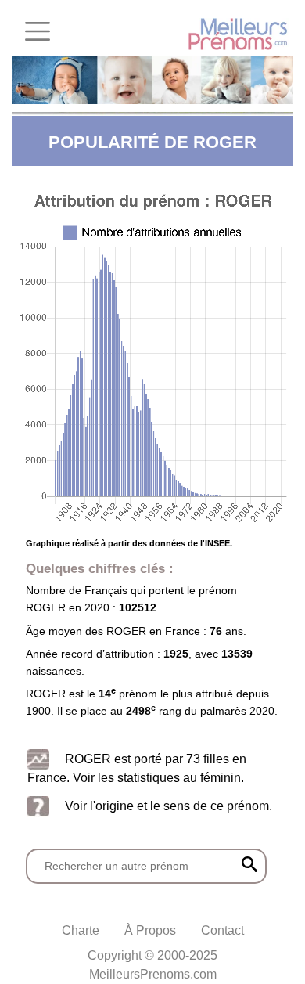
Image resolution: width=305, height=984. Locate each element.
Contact (222, 930)
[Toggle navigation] (38, 31)
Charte (80, 930)
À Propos (150, 930)
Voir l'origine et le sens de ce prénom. (168, 805)
